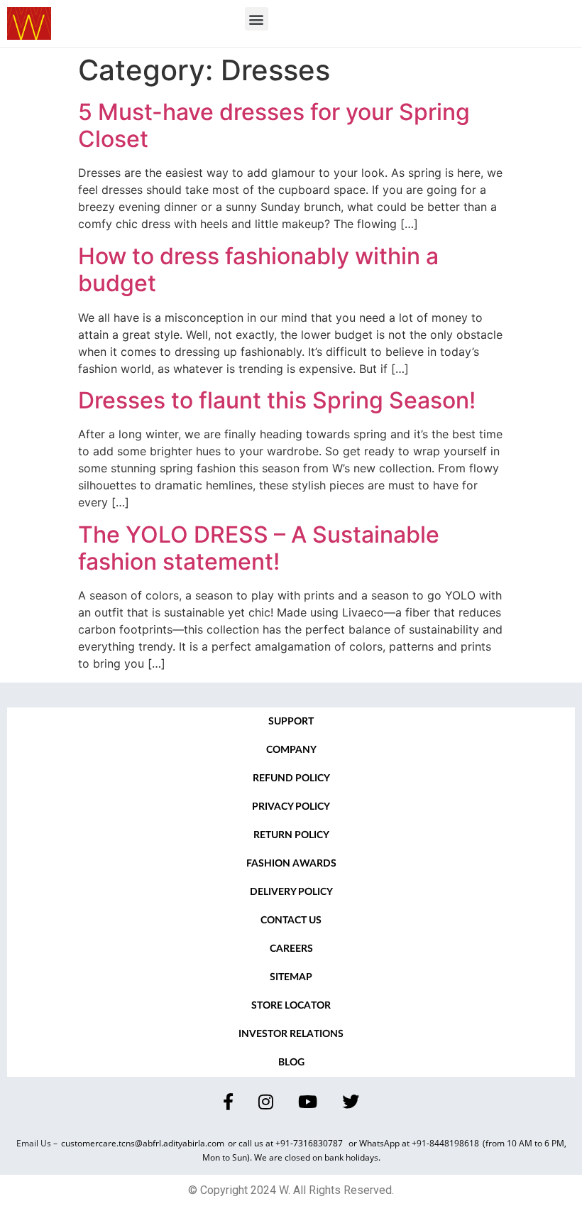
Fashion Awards (291, 864)
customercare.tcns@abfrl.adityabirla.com (142, 1143)
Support (291, 722)
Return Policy (291, 835)
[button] (256, 19)
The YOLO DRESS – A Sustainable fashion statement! (258, 548)
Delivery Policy (291, 892)
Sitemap (291, 977)
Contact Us (291, 920)
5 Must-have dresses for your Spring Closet (274, 125)
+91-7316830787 (310, 1143)
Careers (291, 949)
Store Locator (291, 1006)
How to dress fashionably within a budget (258, 269)
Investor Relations (291, 1034)
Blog (291, 1063)
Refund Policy (291, 778)
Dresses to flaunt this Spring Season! (277, 400)
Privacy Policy (291, 807)
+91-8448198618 (445, 1143)
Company (291, 750)
